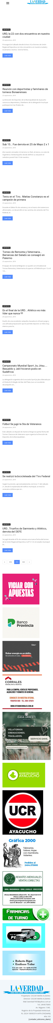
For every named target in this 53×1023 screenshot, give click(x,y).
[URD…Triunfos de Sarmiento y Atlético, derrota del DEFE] (26, 513)
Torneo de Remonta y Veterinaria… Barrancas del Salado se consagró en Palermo (23, 255)
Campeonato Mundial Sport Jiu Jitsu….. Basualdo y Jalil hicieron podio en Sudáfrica (24, 368)
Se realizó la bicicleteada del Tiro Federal (26, 476)
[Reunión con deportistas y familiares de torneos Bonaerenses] (26, 74)
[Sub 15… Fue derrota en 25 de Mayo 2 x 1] (26, 129)
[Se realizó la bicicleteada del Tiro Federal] (26, 461)
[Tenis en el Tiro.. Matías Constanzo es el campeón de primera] (26, 182)
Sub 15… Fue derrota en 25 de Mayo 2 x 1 (25, 144)
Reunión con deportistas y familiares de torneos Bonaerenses (25, 91)
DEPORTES (6, 29)
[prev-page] (4, 562)
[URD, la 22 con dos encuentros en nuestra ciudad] (26, 19)
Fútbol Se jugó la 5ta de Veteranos (21, 424)
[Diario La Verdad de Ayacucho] (37, 2)
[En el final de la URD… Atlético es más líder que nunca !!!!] (26, 295)
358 (10, 562)
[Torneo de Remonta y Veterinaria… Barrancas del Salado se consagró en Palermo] (26, 237)
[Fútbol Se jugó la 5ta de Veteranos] (26, 409)
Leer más (7, 55)
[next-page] (29, 562)
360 (23, 562)
